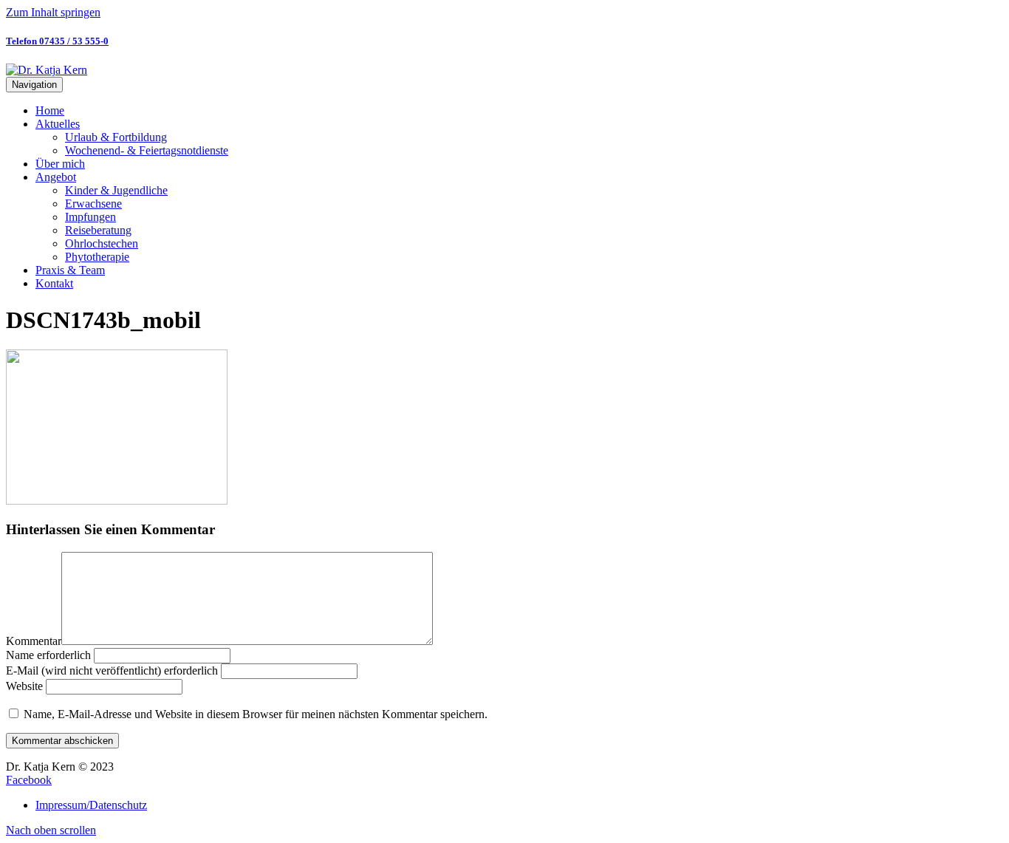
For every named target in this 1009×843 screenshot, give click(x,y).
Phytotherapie (97, 256)
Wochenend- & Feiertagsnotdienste (146, 150)
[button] (51, 830)
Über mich (60, 163)
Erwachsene (93, 203)
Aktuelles (57, 123)
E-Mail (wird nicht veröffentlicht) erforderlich (112, 670)
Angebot (55, 177)
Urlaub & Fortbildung (116, 137)
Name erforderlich (48, 655)
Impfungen (90, 217)
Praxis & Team (70, 270)
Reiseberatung (98, 230)
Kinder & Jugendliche (116, 190)
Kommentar (33, 641)
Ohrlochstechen (101, 243)
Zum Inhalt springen (53, 12)
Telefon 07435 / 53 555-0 (57, 41)
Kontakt (54, 283)
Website (24, 686)
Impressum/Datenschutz (91, 805)
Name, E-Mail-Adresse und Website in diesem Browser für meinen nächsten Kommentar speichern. (256, 714)
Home (49, 110)
